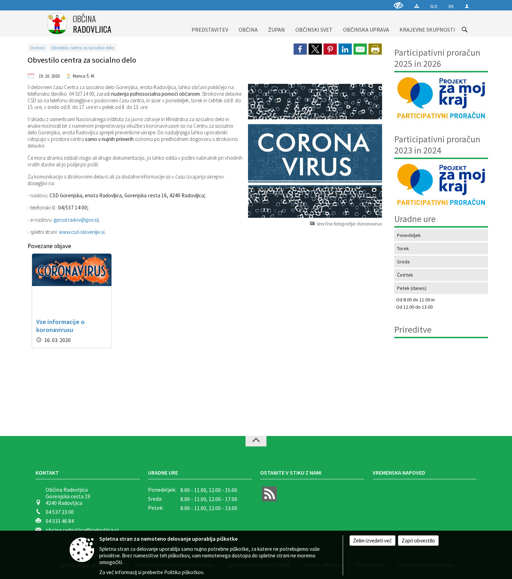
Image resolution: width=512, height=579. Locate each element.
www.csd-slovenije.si (81, 232)
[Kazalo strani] (416, 6)
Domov (37, 47)
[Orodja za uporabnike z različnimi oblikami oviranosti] (398, 5)
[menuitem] (209, 23)
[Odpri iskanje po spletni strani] (464, 29)
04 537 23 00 (60, 511)
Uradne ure (163, 472)
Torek (403, 248)
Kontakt (47, 472)
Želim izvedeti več (372, 540)
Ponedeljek (409, 235)
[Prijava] (467, 6)
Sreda (403, 262)
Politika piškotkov (183, 572)
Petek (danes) (411, 288)
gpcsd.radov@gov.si (76, 219)
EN (451, 6)
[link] (300, 49)
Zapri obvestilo (418, 540)
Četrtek (405, 275)
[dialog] (375, 49)
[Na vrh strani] (256, 441)
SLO (433, 6)
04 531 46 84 (60, 520)
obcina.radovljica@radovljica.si (82, 529)
